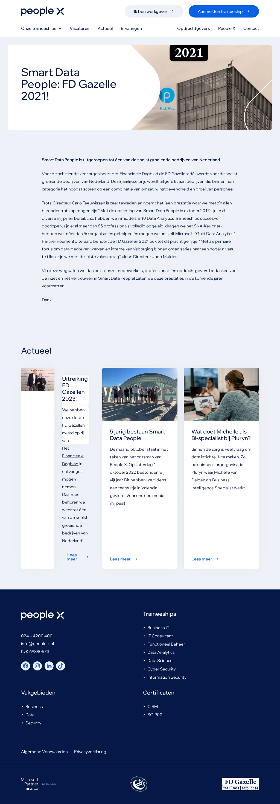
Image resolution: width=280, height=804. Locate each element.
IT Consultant (160, 635)
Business (34, 706)
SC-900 (154, 714)
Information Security (166, 677)
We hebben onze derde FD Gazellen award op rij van (73, 425)
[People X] (42, 11)
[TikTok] (60, 665)
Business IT (158, 627)
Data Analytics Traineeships (173, 218)
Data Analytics (161, 652)
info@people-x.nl (37, 643)
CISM (152, 706)
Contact (251, 28)
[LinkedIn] (49, 665)
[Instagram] (37, 665)
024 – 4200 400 (36, 635)
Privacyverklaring (90, 751)
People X (226, 28)
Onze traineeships (38, 28)
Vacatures (79, 28)
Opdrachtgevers (193, 28)
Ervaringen (131, 28)
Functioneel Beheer (166, 644)
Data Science (160, 660)
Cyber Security (161, 669)
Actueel (105, 28)
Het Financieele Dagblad (73, 456)
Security (33, 722)
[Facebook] (25, 665)
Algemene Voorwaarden (44, 751)
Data (29, 714)
